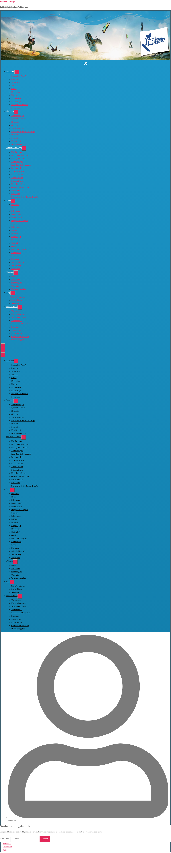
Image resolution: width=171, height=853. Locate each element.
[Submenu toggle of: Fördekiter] (16, 72)
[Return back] (3, 350)
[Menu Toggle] (3, 345)
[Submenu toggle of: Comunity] (16, 112)
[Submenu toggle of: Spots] (13, 201)
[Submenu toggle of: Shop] (12, 293)
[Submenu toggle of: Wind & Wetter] (20, 307)
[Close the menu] (3, 354)
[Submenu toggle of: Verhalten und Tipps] (24, 148)
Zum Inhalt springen (7, 2)
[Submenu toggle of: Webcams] (15, 272)
